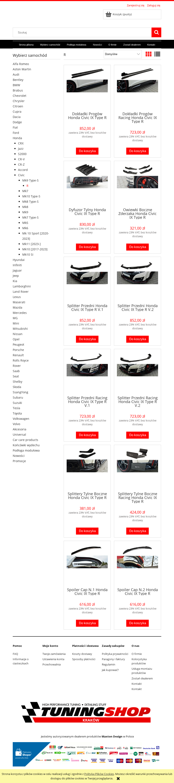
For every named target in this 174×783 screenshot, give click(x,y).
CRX (21, 143)
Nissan (17, 334)
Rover (17, 366)
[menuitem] (26, 45)
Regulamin (108, 664)
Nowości (19, 456)
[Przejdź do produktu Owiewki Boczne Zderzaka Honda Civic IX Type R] (137, 184)
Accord (23, 170)
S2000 (22, 154)
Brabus (18, 90)
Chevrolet (19, 96)
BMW (16, 85)
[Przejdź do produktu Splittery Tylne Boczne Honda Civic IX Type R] (87, 468)
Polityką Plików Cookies (99, 774)
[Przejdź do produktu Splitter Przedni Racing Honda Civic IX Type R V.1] (87, 372)
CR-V (21, 159)
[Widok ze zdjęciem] (149, 54)
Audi (16, 74)
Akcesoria (19, 429)
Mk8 (25, 207)
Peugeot (18, 344)
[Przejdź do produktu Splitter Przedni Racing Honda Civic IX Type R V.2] (137, 372)
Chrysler (19, 101)
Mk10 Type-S (31, 196)
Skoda (17, 387)
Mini (16, 323)
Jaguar (17, 270)
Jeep (16, 276)
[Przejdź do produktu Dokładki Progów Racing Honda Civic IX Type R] (137, 88)
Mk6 (25, 228)
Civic (21, 175)
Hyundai (19, 260)
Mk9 (25, 212)
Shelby (17, 382)
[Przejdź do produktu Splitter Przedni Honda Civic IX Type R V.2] (137, 280)
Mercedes (20, 313)
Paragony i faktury (113, 659)
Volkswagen (21, 419)
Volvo (16, 424)
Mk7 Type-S (30, 217)
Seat (16, 376)
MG (15, 318)
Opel (16, 339)
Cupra (17, 111)
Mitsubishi (20, 329)
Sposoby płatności (83, 659)
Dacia (17, 117)
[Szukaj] (156, 32)
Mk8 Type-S (30, 202)
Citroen (18, 106)
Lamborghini (22, 286)
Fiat (15, 127)
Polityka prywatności (115, 654)
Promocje (19, 461)
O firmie (137, 654)
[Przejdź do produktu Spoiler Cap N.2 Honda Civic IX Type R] (137, 564)
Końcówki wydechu (26, 445)
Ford (16, 133)
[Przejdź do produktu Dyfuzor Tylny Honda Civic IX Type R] (87, 184)
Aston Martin (22, 69)
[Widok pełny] (157, 54)
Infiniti (17, 265)
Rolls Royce (21, 360)
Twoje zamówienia (54, 654)
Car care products (25, 440)
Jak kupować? (110, 670)
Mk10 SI (27, 254)
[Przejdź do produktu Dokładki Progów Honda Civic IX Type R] (87, 88)
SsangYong (20, 392)
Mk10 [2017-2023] (35, 249)
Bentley (18, 80)
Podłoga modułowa (26, 450)
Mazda (17, 307)
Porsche (18, 350)
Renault (18, 355)
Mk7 (25, 191)
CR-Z (21, 164)
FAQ (15, 654)
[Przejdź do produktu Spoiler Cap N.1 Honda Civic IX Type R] (87, 564)
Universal (19, 434)
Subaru (18, 397)
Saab (16, 371)
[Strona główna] (48, 15)
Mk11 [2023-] (31, 244)
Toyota (17, 413)
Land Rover (21, 292)
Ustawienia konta (53, 659)
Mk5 (25, 223)
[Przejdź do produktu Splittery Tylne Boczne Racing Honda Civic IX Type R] (137, 468)
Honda (17, 138)
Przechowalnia (51, 664)
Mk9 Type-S (30, 180)
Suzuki (17, 403)
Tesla (16, 408)
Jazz (21, 149)
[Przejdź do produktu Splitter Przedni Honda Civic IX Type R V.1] (87, 280)
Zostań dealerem (142, 678)
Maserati (19, 302)
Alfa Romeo (21, 64)
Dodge (17, 122)
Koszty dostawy (82, 654)
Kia (15, 281)
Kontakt (137, 684)
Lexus (17, 297)
